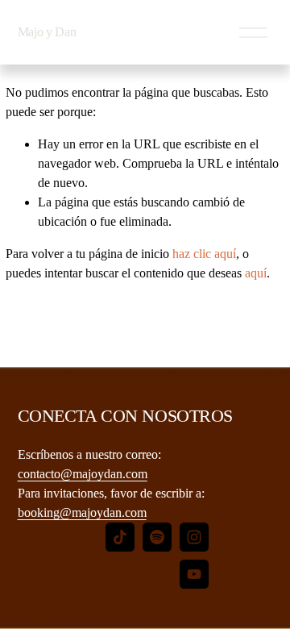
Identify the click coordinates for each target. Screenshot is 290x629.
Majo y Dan (47, 32)
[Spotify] (157, 537)
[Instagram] (194, 537)
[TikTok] (120, 537)
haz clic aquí (204, 253)
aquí (256, 273)
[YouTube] (194, 574)
